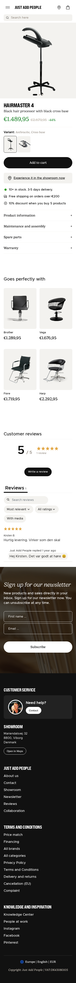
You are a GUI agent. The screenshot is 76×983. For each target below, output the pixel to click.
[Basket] (67, 7)
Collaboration (14, 811)
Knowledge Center (19, 914)
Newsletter (12, 797)
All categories (15, 856)
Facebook (12, 935)
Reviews (10, 804)
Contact (33, 710)
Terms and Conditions (21, 870)
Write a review (38, 471)
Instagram (12, 928)
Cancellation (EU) (17, 884)
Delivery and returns (20, 877)
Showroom (12, 790)
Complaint (12, 890)
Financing (11, 842)
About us (11, 776)
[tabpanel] (38, 529)
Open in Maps (15, 751)
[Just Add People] (28, 7)
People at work (16, 921)
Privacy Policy (15, 863)
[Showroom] (59, 7)
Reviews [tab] (15, 488)
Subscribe (38, 647)
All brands (12, 849)
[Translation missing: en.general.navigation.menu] (8, 7)
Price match (13, 835)
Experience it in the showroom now (39, 178)
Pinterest (11, 942)
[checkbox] (15, 519)
